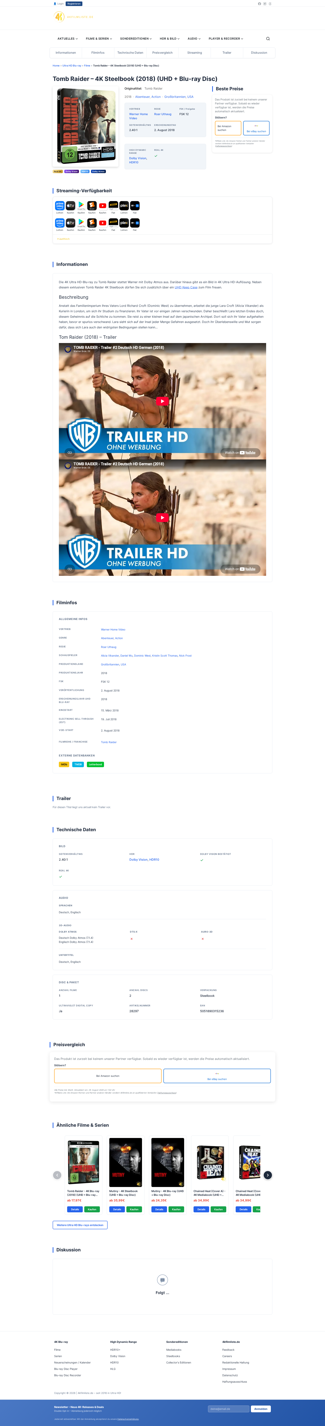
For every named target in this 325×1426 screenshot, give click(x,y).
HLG (112, 1368)
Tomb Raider (109, 742)
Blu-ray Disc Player (65, 1368)
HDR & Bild (168, 38)
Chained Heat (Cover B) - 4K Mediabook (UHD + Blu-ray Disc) (251, 1194)
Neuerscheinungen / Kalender (72, 1362)
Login (58, 3)
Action (156, 97)
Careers (227, 1356)
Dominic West (142, 655)
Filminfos (98, 52)
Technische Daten (130, 52)
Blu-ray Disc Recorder (67, 1375)
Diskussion (259, 52)
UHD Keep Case (186, 287)
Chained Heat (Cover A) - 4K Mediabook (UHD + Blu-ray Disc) (210, 1194)
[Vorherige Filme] (57, 1175)
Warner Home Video (113, 629)
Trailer (226, 52)
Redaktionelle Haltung (235, 1362)
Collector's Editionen (178, 1362)
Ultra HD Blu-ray (71, 65)
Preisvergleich (162, 52)
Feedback (228, 1349)
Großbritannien (175, 97)
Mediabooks (173, 1349)
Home (56, 65)
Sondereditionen (134, 38)
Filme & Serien (97, 38)
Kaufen (92, 1209)
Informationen (66, 52)
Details (75, 1209)
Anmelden (260, 1408)
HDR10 (133, 162)
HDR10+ (115, 1349)
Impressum (229, 1368)
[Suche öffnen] (268, 38)
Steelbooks (173, 1356)
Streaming (194, 52)
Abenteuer (142, 97)
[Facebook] (259, 3)
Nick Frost (185, 655)
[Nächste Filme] (267, 1175)
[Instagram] (264, 3)
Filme (87, 65)
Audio (192, 38)
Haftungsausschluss (224, 146)
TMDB (78, 764)
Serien (58, 1356)
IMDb (64, 764)
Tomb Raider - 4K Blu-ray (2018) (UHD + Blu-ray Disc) (83, 1194)
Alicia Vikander (110, 655)
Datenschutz (230, 1375)
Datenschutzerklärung (128, 1419)
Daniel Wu (126, 655)
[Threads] (270, 3)
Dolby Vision (137, 158)
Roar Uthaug (162, 114)
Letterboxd (95, 764)
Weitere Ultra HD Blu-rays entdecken (80, 1225)
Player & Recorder (224, 38)
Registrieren (74, 3)
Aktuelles (66, 38)
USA (190, 97)
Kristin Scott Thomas (165, 655)
